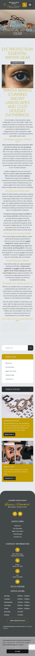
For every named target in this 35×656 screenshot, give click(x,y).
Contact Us (9, 379)
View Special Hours (17, 620)
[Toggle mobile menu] (4, 4)
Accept (17, 651)
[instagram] (15, 514)
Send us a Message (17, 586)
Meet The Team (10, 371)
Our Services (9, 367)
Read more (8, 434)
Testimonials (9, 375)
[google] (20, 514)
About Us (8, 363)
